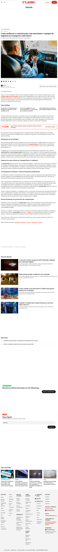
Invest (2, 524)
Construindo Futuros (28, 511)
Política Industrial (28, 528)
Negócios (3, 526)
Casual (10, 496)
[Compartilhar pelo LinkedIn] (6, 81)
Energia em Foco (29, 514)
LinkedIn (47, 499)
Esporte (10, 501)
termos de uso (13, 550)
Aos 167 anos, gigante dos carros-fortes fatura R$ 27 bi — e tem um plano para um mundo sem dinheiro (29, 109)
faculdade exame (39, 495)
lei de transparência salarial (42, 550)
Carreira (2, 510)
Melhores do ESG (28, 539)
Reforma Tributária (28, 499)
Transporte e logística (20, 247)
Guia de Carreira (18, 510)
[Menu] (2, 2)
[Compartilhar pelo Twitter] (10, 81)
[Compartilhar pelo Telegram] (8, 81)
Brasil (2, 508)
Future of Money (11, 510)
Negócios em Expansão (28, 543)
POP (10, 515)
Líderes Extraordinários (29, 520)
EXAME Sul (28, 505)
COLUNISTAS (3, 529)
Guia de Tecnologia (18, 503)
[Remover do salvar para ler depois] (15, 81)
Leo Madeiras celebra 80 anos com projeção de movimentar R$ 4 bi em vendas (20, 340)
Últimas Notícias (2, 500)
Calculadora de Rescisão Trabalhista (19, 519)
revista (39, 498)
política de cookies (21, 550)
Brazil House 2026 (28, 503)
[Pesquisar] (4, 2)
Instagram (47, 501)
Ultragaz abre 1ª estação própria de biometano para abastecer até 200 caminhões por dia (9, 109)
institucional (7, 550)
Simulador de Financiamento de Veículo (19, 529)
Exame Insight (2, 518)
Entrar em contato (49, 508)
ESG (2, 515)
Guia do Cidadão (18, 499)
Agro (38, 517)
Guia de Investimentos (19, 506)
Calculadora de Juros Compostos (19, 524)
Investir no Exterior (28, 517)
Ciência (10, 513)
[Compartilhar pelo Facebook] (4, 81)
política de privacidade (30, 550)
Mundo (10, 494)
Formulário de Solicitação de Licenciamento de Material (50, 523)
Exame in (39, 503)
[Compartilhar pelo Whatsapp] (1, 81)
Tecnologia (11, 507)
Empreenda (39, 519)
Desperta (39, 508)
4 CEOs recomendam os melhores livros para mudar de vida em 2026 (18, 344)
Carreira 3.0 (39, 505)
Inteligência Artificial (3, 521)
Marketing (11, 499)
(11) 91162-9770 (51, 510)
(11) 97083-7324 (51, 529)
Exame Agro (10, 504)
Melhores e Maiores (28, 536)
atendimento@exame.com (51, 515)
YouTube (47, 496)
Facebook (47, 503)
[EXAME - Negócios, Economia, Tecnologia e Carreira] (29, 2)
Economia (3, 512)
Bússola (29, 7)
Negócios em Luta (28, 524)
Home (2, 31)
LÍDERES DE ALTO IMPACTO (3, 504)
